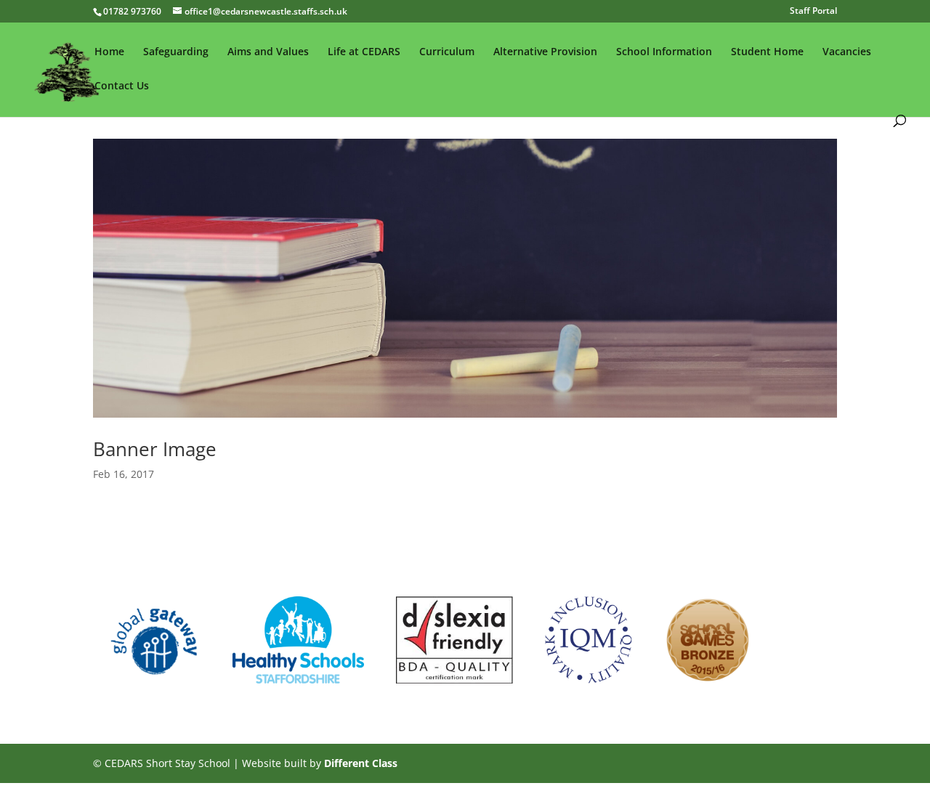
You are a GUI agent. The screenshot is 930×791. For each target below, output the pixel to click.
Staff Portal (813, 12)
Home (109, 52)
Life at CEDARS (364, 52)
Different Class (360, 763)
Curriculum (446, 52)
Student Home (767, 52)
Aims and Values (268, 52)
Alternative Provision (545, 52)
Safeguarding (176, 52)
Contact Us (121, 86)
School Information (664, 52)
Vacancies (846, 52)
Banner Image (155, 449)
